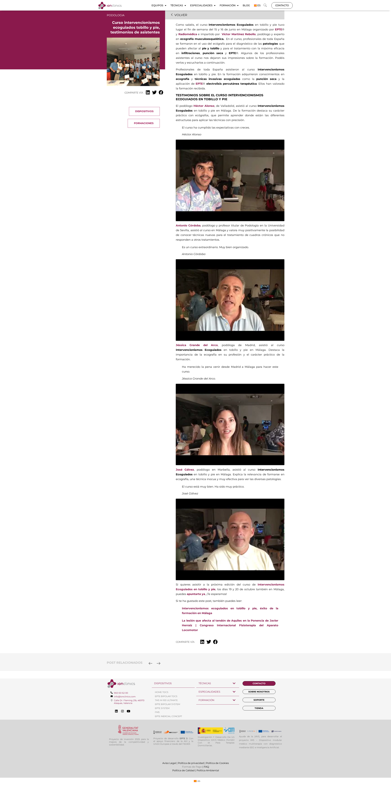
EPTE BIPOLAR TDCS (166, 696)
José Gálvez (185, 469)
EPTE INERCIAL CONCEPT (168, 716)
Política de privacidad (191, 763)
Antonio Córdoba (188, 225)
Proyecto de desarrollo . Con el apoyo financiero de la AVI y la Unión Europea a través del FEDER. (173, 741)
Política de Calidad (183, 770)
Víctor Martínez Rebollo (239, 34)
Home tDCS (161, 692)
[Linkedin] (116, 711)
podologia (115, 15)
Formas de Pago (192, 766)
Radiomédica (187, 34)
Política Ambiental (208, 770)
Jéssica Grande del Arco (197, 345)
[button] (265, 5)
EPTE (278, 29)
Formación (228, 5)
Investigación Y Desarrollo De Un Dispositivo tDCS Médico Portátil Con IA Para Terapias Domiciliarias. (216, 741)
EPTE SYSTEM (162, 708)
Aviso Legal (169, 763)
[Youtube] (129, 711)
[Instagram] (122, 711)
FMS (157, 712)
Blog (246, 5)
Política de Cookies (217, 763)
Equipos (157, 5)
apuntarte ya (196, 594)
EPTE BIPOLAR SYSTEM (167, 704)
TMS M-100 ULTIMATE (166, 700)
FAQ (206, 766)
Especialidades (201, 5)
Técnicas (176, 5)
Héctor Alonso (204, 106)
